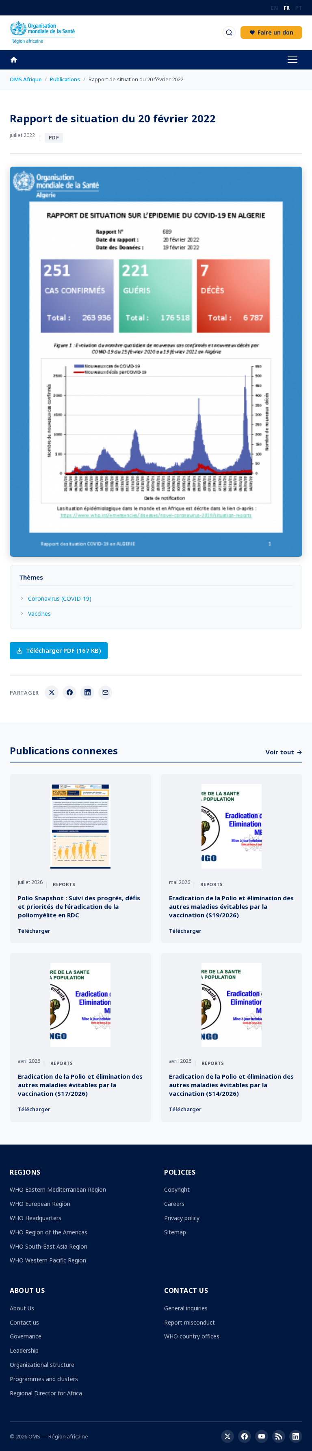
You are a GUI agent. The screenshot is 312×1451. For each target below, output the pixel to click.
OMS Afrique (25, 79)
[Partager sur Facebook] (69, 692)
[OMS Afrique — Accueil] (42, 32)
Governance (25, 1336)
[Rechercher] (229, 32)
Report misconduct (189, 1322)
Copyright (177, 1189)
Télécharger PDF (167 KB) (63, 650)
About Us (22, 1308)
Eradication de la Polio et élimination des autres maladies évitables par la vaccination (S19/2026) (231, 906)
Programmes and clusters (44, 1379)
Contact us (24, 1322)
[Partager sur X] (51, 692)
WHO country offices (191, 1336)
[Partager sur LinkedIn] (87, 692)
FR (287, 7)
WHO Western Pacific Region (48, 1260)
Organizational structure (42, 1364)
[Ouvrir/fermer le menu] (292, 60)
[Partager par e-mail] (105, 692)
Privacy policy (181, 1218)
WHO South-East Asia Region (48, 1246)
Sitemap (175, 1232)
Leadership (24, 1350)
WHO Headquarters (35, 1218)
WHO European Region (40, 1204)
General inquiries (186, 1308)
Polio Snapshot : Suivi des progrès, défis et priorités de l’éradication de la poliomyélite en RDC (79, 906)
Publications (65, 79)
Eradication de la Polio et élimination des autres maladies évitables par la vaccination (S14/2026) (231, 1084)
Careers (174, 1204)
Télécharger (34, 930)
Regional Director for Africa (46, 1393)
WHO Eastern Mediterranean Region (58, 1189)
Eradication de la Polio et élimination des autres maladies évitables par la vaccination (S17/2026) (80, 1084)
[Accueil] (18, 60)
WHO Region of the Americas (48, 1232)
